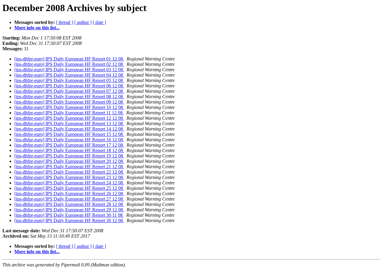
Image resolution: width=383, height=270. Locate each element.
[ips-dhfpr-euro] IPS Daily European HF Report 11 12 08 (69, 112)
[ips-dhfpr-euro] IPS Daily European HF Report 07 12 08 (69, 91)
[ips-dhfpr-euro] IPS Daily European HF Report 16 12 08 (69, 139)
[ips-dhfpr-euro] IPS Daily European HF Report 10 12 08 (69, 107)
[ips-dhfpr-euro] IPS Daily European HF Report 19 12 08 (69, 155)
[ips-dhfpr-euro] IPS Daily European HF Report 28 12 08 (69, 204)
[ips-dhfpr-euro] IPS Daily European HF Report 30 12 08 (69, 220)
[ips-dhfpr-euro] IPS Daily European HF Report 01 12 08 (69, 58)
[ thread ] (64, 22)
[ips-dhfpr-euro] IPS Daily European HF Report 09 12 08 (69, 101)
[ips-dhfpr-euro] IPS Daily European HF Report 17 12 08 (69, 145)
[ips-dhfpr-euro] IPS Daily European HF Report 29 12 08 (69, 209)
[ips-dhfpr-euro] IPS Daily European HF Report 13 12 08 (69, 123)
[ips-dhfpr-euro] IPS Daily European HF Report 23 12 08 (69, 177)
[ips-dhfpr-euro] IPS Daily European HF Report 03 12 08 (69, 69)
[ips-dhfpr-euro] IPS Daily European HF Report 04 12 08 (69, 75)
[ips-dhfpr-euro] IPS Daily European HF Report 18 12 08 (69, 150)
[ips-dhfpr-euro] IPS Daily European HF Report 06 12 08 (69, 85)
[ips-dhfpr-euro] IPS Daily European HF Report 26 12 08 (69, 193)
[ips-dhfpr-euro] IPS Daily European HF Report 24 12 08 (69, 182)
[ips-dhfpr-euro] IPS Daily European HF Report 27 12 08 (69, 198)
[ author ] (83, 22)
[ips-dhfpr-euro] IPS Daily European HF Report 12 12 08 (69, 118)
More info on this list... (37, 27)
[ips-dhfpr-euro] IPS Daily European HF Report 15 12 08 (69, 134)
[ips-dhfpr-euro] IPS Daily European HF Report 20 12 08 (69, 161)
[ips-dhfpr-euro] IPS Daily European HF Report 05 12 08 (69, 80)
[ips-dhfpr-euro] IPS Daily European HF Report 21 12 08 (69, 166)
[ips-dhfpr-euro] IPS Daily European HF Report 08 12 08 (69, 96)
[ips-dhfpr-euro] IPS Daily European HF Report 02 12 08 (69, 64)
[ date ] (99, 22)
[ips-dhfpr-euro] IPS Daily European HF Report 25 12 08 (69, 188)
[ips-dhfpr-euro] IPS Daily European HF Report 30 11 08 (69, 215)
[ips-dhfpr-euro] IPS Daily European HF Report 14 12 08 (69, 128)
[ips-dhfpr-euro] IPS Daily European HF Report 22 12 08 (69, 172)
